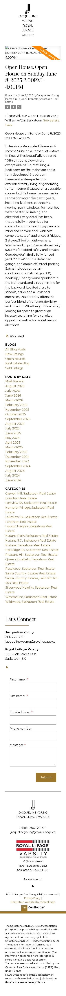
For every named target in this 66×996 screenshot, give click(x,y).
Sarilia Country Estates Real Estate (30, 573)
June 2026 (13, 395)
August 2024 (15, 471)
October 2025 (15, 414)
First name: (18, 679)
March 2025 (14, 447)
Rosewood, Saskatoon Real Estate (30, 568)
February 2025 (16, 452)
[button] (7, 667)
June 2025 (13, 433)
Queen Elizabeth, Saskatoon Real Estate (31, 100)
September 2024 (17, 466)
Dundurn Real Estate (21, 498)
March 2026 (14, 400)
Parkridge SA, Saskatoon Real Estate (32, 550)
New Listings (14, 354)
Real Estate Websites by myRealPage (33, 902)
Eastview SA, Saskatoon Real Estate (31, 503)
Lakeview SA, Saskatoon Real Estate (31, 517)
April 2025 (12, 442)
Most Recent (14, 381)
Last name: (18, 696)
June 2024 (13, 480)
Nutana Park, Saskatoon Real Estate (31, 536)
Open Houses (15, 359)
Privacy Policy (32, 898)
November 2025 (17, 409)
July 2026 (12, 391)
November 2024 (17, 461)
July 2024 (12, 475)
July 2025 (12, 428)
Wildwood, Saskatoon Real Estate (29, 601)
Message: (16, 745)
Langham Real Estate (21, 522)
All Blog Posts (15, 349)
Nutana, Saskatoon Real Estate (27, 545)
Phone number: (21, 728)
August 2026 (14, 386)
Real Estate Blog (17, 363)
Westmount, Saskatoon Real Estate (31, 597)
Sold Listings (14, 368)
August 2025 (14, 424)
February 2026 (16, 405)
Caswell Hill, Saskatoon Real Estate (30, 493)
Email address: (20, 712)
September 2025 (17, 419)
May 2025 (12, 438)
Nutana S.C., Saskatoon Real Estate (30, 540)
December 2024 (17, 456)
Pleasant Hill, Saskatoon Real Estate (31, 554)
